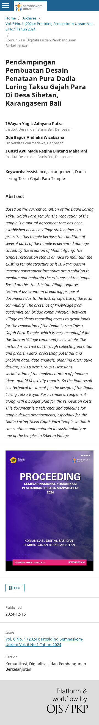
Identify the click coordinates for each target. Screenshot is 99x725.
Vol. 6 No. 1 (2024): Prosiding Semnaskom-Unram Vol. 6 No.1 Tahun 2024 (49, 26)
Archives (29, 18)
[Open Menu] (5, 5)
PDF (17, 587)
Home (11, 18)
